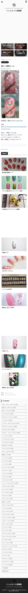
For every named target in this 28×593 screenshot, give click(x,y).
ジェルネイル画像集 (14, 11)
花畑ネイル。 (5, 252)
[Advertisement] (14, 27)
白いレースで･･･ (9, 393)
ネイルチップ (5, 149)
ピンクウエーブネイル (10, 394)
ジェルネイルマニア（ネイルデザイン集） (14, 586)
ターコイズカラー (7, 369)
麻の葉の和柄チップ (7, 172)
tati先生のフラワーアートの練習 (10, 209)
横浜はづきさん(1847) (8, 387)
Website (19, 120)
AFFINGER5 (16, 591)
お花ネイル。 (5, 351)
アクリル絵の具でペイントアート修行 (12, 191)
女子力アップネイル (7, 271)
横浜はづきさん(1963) (8, 307)
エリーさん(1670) (7, 289)
